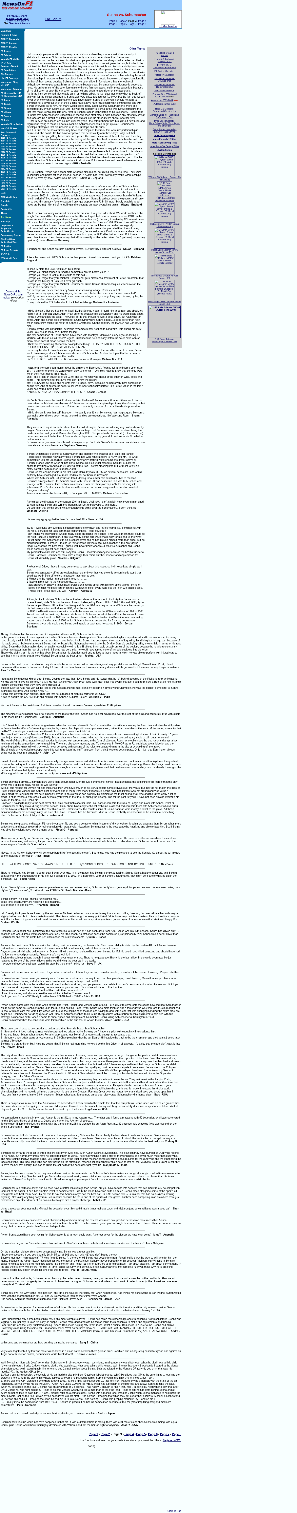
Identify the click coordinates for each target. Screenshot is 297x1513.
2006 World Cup (9, 258)
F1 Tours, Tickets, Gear (17, 18)
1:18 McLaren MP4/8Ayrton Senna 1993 (165, 199)
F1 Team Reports (9, 250)
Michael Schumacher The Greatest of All (165, 85)
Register (5, 66)
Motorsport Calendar (11, 89)
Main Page (6, 31)
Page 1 (113, 20)
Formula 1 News (9, 35)
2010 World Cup (9, 197)
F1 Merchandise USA (11, 96)
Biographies (23, 21)
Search (4, 205)
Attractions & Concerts (20, 23)
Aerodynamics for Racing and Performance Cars (164, 116)
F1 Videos (6, 112)
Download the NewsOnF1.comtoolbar (13, 294)
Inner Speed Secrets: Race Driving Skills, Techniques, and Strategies (164, 123)
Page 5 (113, 23)
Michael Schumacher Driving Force (165, 79)
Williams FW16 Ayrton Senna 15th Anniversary (164, 178)
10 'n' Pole (6, 63)
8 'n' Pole (5, 254)
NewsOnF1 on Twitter (12, 124)
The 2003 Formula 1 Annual (164, 54)
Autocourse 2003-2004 (162, 100)
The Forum (53, 19)
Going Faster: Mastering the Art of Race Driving (165, 130)
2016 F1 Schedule (10, 39)
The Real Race (9, 240)
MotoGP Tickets (9, 128)
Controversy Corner (11, 235)
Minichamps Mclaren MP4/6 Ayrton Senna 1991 (164, 251)
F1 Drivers (6, 55)
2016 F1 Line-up (9, 43)
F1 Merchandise (168, 26)
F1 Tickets (6, 104)
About (4, 213)
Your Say (5, 221)
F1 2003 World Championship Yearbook (164, 66)
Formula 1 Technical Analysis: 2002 (164, 60)
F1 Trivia (5, 120)
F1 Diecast (6, 108)
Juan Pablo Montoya (164, 90)
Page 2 (123, 20)
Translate (5, 201)
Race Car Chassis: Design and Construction (164, 110)
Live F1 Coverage (10, 78)
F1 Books (10, 21)
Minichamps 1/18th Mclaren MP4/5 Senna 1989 (164, 302)
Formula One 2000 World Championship (165, 95)
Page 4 (142, 20)
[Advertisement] (13, 278)
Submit (15, 66)
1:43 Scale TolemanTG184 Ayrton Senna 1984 (164, 340)
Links (3, 193)
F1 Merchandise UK (11, 93)
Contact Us (6, 209)
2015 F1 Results (9, 47)
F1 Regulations (8, 70)
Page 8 (142, 23)
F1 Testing (6, 246)
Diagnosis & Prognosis (7, 228)
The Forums (7, 74)
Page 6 (123, 23)
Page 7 (132, 23)
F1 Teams (6, 51)
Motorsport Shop (9, 82)
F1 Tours (5, 100)
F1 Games (6, 116)
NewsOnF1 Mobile (10, 59)
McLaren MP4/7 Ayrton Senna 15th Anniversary (164, 225)
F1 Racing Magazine (164, 71)
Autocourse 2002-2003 (164, 104)
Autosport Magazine (164, 75)
